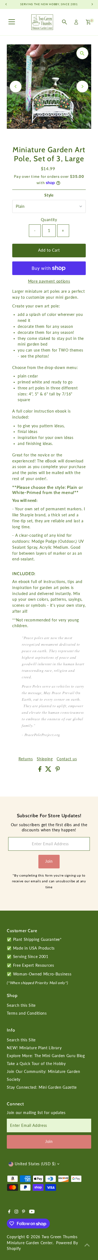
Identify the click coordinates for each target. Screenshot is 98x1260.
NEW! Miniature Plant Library (34, 1048)
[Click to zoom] (82, 53)
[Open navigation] (12, 22)
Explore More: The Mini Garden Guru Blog (46, 1056)
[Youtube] (32, 1212)
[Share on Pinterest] (58, 770)
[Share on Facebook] (40, 770)
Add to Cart (49, 250)
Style (48, 195)
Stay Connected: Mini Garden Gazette (42, 1087)
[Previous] (16, 86)
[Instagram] (16, 1212)
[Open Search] (64, 22)
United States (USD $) (35, 1164)
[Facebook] (9, 1212)
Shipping (45, 759)
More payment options (49, 281)
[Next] (82, 86)
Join (49, 861)
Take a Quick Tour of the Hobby (36, 1063)
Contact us (67, 759)
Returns (26, 759)
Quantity (49, 220)
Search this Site (21, 1005)
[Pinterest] (23, 1212)
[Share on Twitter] (49, 770)
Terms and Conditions (27, 1013)
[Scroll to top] (87, 1245)
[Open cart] (88, 22)
